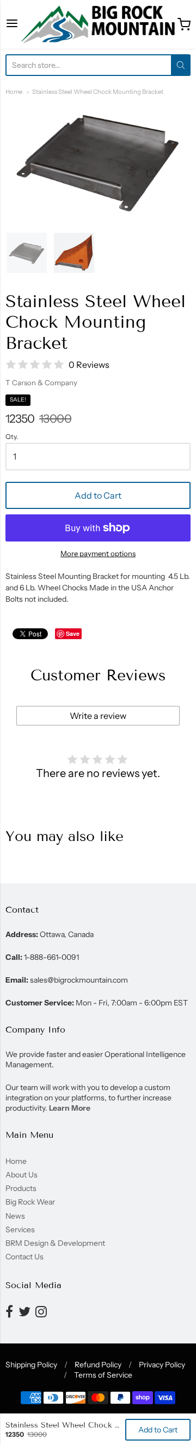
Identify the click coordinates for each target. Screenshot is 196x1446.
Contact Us (24, 1257)
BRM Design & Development (55, 1243)
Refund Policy (98, 1364)
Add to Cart (98, 495)
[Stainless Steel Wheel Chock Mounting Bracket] (26, 253)
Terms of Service (103, 1375)
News (15, 1216)
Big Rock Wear (30, 1202)
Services (20, 1229)
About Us (21, 1175)
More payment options (98, 553)
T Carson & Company (41, 382)
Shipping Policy (31, 1364)
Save (72, 633)
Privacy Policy (162, 1364)
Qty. (11, 437)
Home (13, 91)
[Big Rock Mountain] (98, 24)
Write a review (98, 715)
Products (20, 1188)
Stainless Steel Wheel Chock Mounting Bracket (97, 91)
